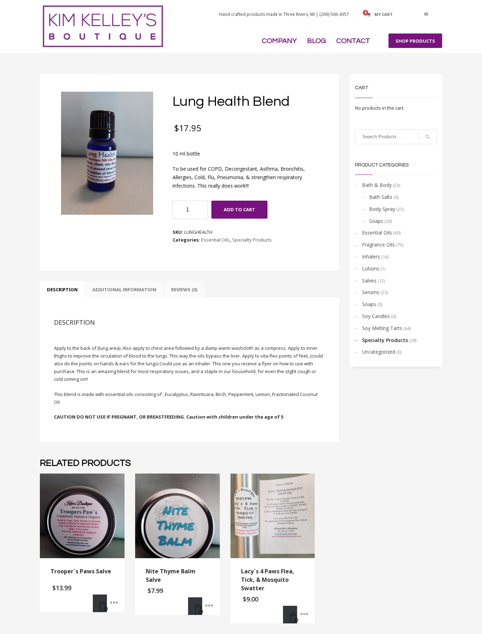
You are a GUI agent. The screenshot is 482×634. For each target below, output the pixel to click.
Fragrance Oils (378, 244)
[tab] (62, 289)
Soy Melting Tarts (382, 328)
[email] (426, 14)
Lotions (370, 268)
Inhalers (371, 256)
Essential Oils (215, 240)
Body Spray (382, 209)
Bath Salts (380, 197)
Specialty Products (252, 240)
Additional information (124, 289)
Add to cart (239, 209)
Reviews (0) (184, 289)
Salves (369, 280)
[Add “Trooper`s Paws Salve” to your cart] (100, 603)
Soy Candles (376, 316)
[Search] (427, 136)
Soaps (376, 221)
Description (62, 289)
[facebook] (405, 14)
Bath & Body (377, 185)
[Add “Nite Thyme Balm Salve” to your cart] (195, 606)
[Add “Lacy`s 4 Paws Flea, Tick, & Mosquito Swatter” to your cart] (290, 614)
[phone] (437, 14)
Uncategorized (378, 351)
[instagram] (415, 14)
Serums (370, 292)
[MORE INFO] (114, 603)
